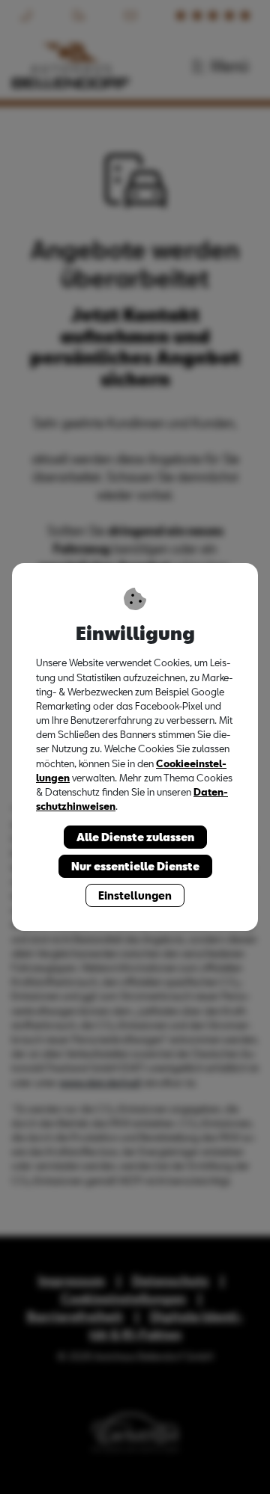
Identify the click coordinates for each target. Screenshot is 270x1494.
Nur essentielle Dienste (135, 866)
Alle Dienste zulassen (135, 837)
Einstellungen (135, 895)
